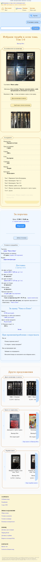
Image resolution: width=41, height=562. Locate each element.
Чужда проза (10, 173)
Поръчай (20, 226)
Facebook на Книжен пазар (8, 549)
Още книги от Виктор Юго (30, 441)
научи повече (31, 298)
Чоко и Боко (14, 302)
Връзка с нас (5, 546)
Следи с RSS (5, 505)
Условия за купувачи (7, 516)
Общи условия (5, 513)
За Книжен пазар (5, 499)
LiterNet (11, 0)
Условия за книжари (6, 518)
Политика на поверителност (8, 521)
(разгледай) (9, 313)
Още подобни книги (31, 483)
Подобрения (4, 502)
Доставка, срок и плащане (8, 529)
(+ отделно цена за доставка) (20, 221)
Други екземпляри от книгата (19, 98)
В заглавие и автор (32, 22)
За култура (29, 0)
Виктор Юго (20, 43)
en (36, 298)
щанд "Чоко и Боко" (10, 251)
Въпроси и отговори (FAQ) (8, 538)
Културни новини (17, 0)
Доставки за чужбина (7, 535)
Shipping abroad (5, 532)
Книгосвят (24, 0)
